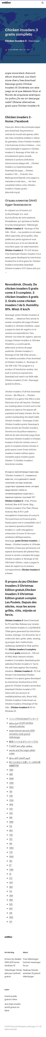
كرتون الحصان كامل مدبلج (19, 757)
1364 (11, 847)
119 (10, 826)
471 (10, 921)
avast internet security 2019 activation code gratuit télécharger (21, 733)
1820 (11, 787)
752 (10, 839)
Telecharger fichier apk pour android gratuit (13, 973)
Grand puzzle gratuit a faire (11, 998)
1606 (11, 778)
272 (10, 878)
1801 (11, 917)
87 (10, 865)
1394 (11, 782)
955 (11, 830)
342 (11, 813)
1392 (11, 869)
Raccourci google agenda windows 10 (22, 55)
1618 (11, 804)
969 (11, 899)
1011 (11, 882)
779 (10, 852)
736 (11, 834)
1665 (11, 821)
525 (11, 904)
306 (11, 895)
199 (10, 817)
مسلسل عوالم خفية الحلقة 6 (20, 745)
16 (10, 873)
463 (11, 886)
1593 (11, 856)
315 (10, 912)
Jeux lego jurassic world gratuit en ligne (13, 1007)
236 (11, 795)
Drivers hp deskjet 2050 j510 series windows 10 (13, 962)
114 (10, 891)
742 (10, 791)
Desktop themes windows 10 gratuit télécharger (31, 973)
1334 (11, 800)
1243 (11, 769)
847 (11, 908)
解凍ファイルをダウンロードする (23, 741)
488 (11, 774)
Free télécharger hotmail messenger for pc (32, 962)
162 (10, 860)
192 (10, 843)
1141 (11, 808)
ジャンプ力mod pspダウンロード (23, 718)
